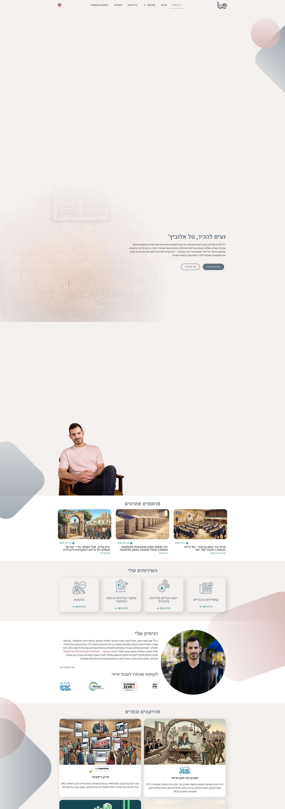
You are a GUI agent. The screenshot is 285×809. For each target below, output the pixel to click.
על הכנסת (132, 5)
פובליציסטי (105, 553)
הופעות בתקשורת (99, 5)
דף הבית (177, 5)
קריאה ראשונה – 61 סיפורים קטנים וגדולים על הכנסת (90, 651)
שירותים (151, 5)
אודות (164, 5)
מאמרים (118, 5)
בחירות (223, 553)
